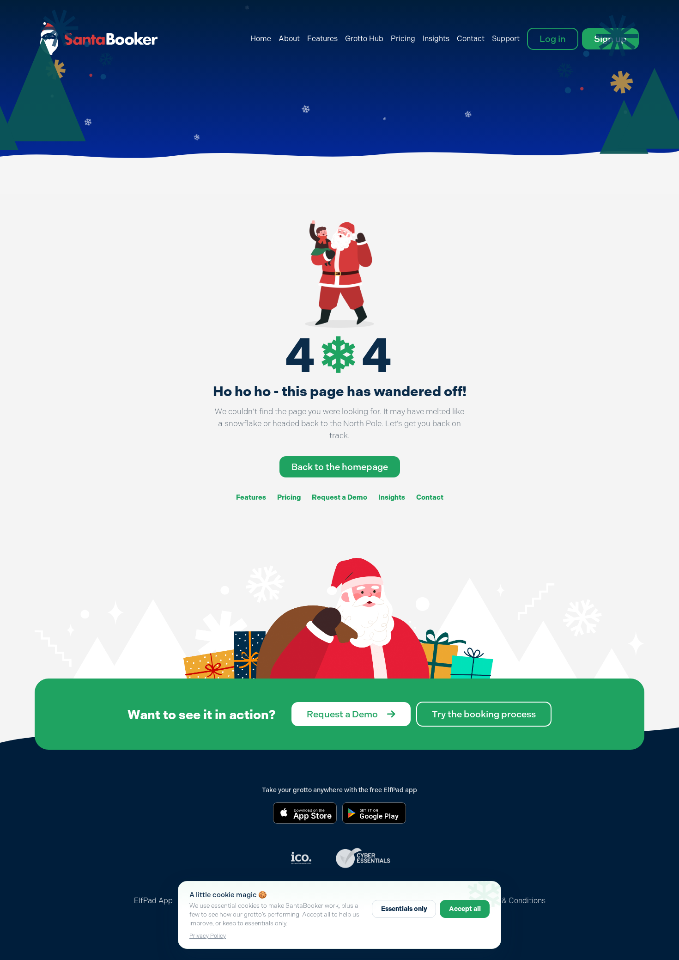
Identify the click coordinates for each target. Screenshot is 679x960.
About (289, 38)
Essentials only (404, 909)
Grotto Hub (364, 38)
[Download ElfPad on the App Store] (305, 813)
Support (506, 38)
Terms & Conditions (512, 900)
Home (260, 38)
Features (322, 38)
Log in (553, 38)
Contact (471, 38)
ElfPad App (153, 900)
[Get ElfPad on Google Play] (374, 813)
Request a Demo (339, 497)
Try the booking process (484, 714)
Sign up (610, 38)
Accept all (465, 909)
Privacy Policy (207, 936)
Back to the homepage (339, 466)
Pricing (403, 38)
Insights (436, 38)
